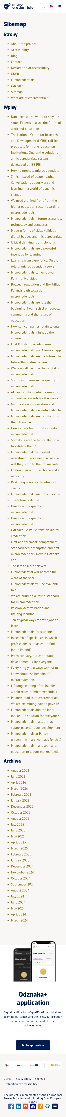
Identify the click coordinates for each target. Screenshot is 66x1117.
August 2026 (20, 770)
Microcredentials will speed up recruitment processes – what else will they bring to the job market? (35, 458)
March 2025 (19, 848)
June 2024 (18, 902)
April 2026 (18, 782)
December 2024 (22, 866)
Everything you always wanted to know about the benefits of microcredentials (34, 674)
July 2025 (17, 824)
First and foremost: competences (34, 542)
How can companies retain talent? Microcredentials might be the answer (35, 332)
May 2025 (18, 836)
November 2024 (22, 872)
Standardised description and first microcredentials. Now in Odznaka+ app (36, 554)
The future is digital (25, 500)
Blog (14, 56)
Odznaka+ (18, 86)
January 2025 (20, 860)
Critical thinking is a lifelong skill (34, 242)
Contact (16, 62)
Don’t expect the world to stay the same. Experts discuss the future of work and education (36, 123)
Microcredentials (22, 80)
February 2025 (21, 854)
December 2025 (22, 806)
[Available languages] (51, 6)
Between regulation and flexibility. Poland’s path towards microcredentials (35, 290)
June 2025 (18, 830)
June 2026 (18, 776)
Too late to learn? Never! (29, 566)
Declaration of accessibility (30, 68)
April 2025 (18, 842)
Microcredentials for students (32, 632)
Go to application (33, 1045)
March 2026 (19, 788)
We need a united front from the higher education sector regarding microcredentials (35, 206)
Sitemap (17, 92)
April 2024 (18, 914)
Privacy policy (22, 1078)
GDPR (15, 74)
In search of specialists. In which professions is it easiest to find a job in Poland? (34, 644)
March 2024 (19, 920)
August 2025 (20, 818)
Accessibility (20, 50)
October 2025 (20, 812)
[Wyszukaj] (43, 6)
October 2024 (20, 878)
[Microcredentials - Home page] (19, 6)
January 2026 (20, 800)
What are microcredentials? (30, 98)
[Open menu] (59, 6)
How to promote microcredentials (35, 170)
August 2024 (20, 890)
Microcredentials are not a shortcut (36, 494)
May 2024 (18, 908)
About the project (23, 44)
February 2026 (21, 794)
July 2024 (17, 896)
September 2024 (23, 884)
